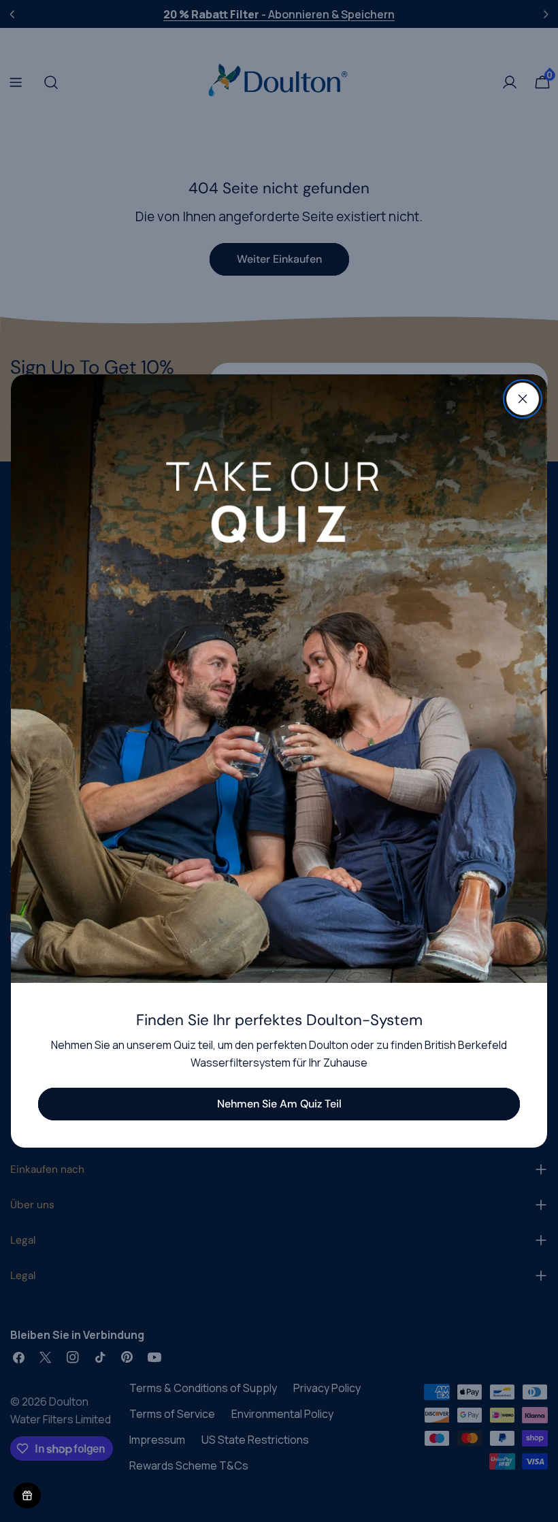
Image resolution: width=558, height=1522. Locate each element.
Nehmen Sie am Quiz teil (279, 1104)
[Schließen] (522, 399)
